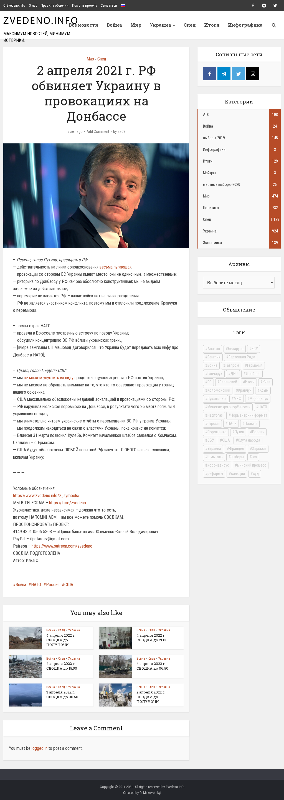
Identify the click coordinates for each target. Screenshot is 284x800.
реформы (215, 473)
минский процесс (251, 465)
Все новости (83, 25)
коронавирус (218, 465)
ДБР (234, 373)
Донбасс (253, 373)
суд (256, 473)
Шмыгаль (215, 457)
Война (114, 25)
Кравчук (245, 390)
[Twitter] (238, 73)
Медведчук (259, 398)
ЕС (209, 382)
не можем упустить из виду (48, 377)
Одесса (213, 423)
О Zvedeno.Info (14, 5)
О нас (33, 5)
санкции (238, 473)
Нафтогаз (215, 415)
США (68, 584)
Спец (190, 25)
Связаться (109, 5)
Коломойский (218, 390)
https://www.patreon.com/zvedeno (62, 546)
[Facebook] (209, 73)
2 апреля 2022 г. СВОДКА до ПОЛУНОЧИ (150, 697)
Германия (255, 365)
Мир (135, 25)
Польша (251, 423)
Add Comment (98, 131)
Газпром (232, 365)
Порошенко (217, 432)
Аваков (213, 348)
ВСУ (255, 348)
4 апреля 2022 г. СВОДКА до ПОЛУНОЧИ (60, 640)
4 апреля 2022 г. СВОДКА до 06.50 (152, 666)
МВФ (238, 398)
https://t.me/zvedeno (67, 502)
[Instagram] (252, 73)
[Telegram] (223, 73)
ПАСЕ (232, 423)
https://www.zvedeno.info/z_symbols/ (46, 495)
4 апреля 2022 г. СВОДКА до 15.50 (61, 666)
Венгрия (213, 357)
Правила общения (55, 5)
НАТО (36, 584)
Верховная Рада (242, 357)
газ (254, 457)
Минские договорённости (228, 407)
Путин (239, 432)
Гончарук (214, 373)
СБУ (210, 440)
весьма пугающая (115, 267)
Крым (264, 390)
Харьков (259, 448)
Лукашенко (216, 398)
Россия (52, 584)
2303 (121, 131)
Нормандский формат (249, 415)
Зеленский (228, 382)
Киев (266, 382)
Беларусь (236, 348)
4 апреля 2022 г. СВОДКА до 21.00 (152, 637)
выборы (237, 457)
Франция (236, 448)
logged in (39, 748)
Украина (160, 25)
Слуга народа (249, 440)
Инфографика (245, 25)
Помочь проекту (84, 5)
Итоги (212, 25)
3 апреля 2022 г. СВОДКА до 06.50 (62, 694)
